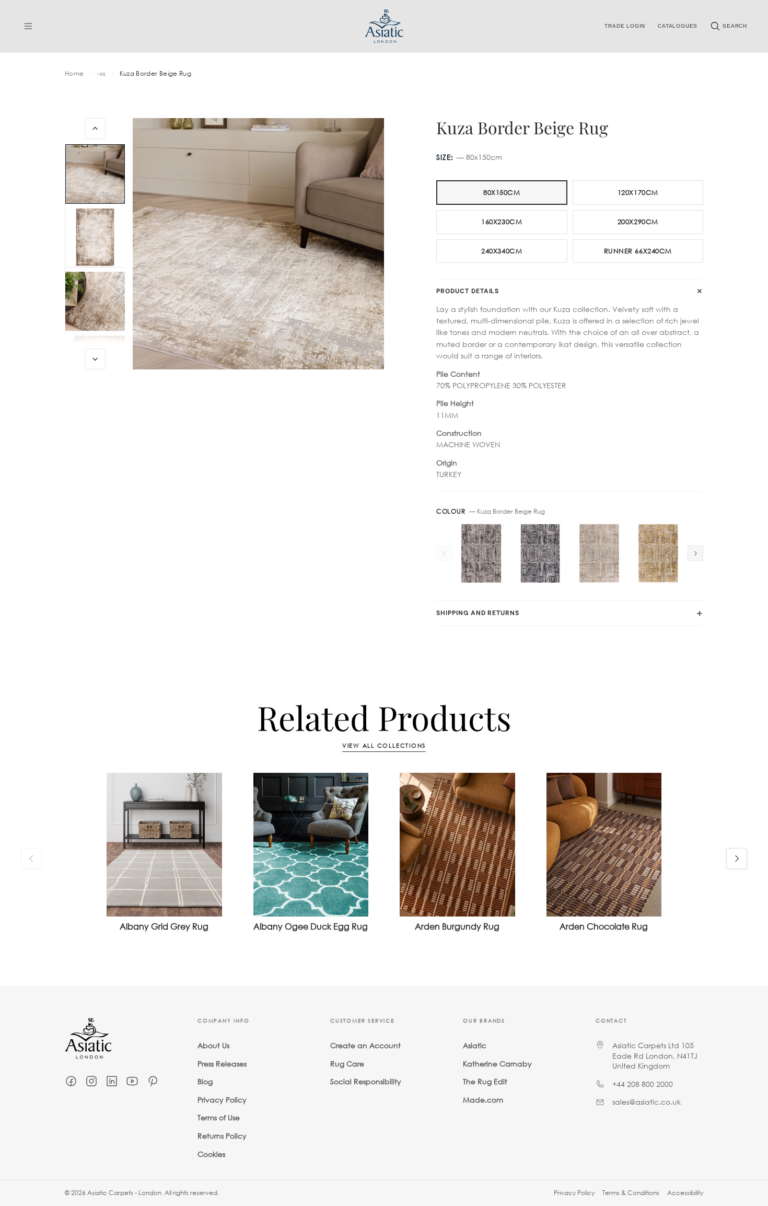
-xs (101, 73)
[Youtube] (132, 1081)
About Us (213, 1045)
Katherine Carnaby (497, 1064)
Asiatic (474, 1045)
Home (74, 73)
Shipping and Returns (477, 613)
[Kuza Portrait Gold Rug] (658, 553)
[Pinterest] (152, 1081)
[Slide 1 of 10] (95, 174)
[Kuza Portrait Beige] (599, 553)
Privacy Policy (222, 1100)
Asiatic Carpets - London (124, 1192)
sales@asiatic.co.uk (646, 1102)
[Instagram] (91, 1081)
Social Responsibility (365, 1081)
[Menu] (28, 26)
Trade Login (624, 26)
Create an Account (365, 1045)
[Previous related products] (31, 858)
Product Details (467, 291)
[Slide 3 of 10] (95, 301)
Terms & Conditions (630, 1192)
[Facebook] (71, 1081)
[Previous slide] (95, 128)
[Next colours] (695, 553)
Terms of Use (218, 1117)
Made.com (483, 1100)
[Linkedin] (112, 1081)
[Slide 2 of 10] (95, 238)
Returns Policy (222, 1136)
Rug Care (347, 1064)
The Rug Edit (485, 1081)
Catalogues (677, 26)
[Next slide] (95, 359)
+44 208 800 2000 (642, 1084)
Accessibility (685, 1192)
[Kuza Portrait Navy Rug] (540, 553)
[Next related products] (736, 858)
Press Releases (222, 1064)
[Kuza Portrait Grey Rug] (481, 553)
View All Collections (384, 746)
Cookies (211, 1154)
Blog (205, 1081)
